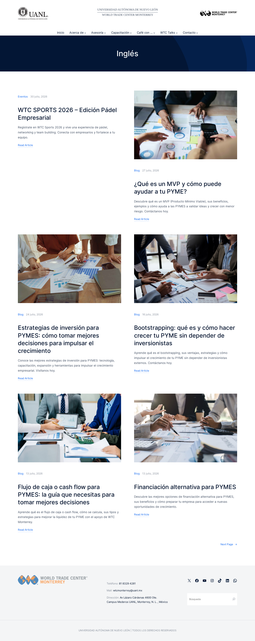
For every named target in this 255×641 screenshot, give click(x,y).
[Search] (234, 599)
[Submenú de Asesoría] (105, 32)
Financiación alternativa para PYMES (185, 486)
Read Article (25, 145)
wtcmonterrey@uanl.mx (127, 590)
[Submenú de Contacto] (197, 32)
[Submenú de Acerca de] (85, 32)
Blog (137, 170)
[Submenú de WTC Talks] (177, 32)
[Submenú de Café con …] (154, 32)
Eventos (23, 96)
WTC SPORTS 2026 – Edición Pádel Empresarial (67, 113)
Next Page (228, 544)
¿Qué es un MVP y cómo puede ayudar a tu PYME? (177, 187)
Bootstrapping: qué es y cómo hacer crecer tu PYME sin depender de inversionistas (184, 335)
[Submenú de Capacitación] (131, 32)
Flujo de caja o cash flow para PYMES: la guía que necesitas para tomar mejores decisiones (66, 494)
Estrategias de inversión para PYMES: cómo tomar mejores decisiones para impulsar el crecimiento (58, 339)
